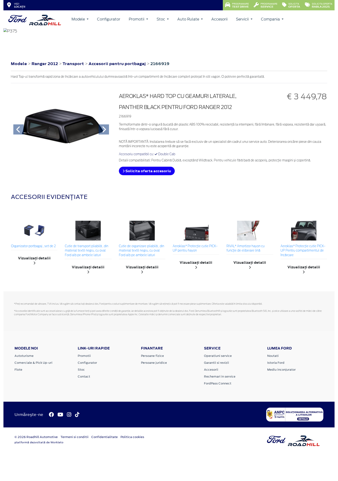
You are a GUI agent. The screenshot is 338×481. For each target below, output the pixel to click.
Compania (271, 19)
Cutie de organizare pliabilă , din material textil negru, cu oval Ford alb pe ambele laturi (141, 251)
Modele (79, 19)
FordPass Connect (217, 383)
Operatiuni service (218, 356)
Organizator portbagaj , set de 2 (33, 246)
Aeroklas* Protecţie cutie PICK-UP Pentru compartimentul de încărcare (303, 251)
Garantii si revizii (216, 363)
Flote (18, 369)
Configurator (108, 19)
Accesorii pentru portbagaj (118, 63)
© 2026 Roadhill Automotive (36, 437)
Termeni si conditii (74, 437)
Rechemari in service (219, 376)
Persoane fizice (152, 356)
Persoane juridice (154, 363)
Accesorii (219, 19)
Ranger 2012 (45, 63)
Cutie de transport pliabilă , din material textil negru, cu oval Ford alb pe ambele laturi (86, 251)
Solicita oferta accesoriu (148, 171)
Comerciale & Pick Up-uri (33, 363)
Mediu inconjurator (281, 369)
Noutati (273, 356)
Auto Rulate (188, 19)
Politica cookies (132, 437)
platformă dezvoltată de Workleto (38, 442)
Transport (74, 63)
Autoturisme (24, 356)
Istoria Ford (275, 363)
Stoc (161, 19)
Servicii (243, 19)
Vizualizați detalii (34, 258)
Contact (84, 376)
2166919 (159, 63)
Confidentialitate (104, 437)
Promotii (137, 19)
